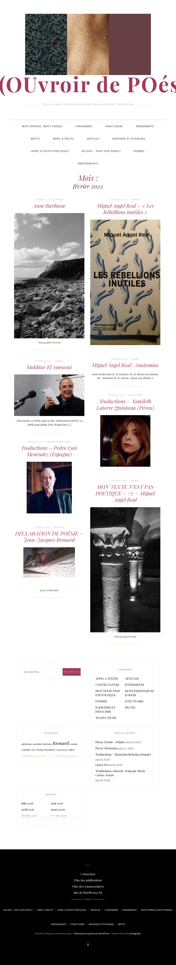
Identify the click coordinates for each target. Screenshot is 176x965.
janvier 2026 (59, 816)
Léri (49, 762)
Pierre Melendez (106, 748)
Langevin (72, 755)
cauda (33, 749)
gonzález (37, 756)
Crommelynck (61, 749)
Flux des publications (88, 880)
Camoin (73, 743)
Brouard (61, 743)
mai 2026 (57, 803)
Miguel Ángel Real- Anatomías (125, 365)
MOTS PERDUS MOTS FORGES (139, 693)
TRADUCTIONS (135, 395)
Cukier (71, 749)
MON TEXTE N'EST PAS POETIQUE (107, 693)
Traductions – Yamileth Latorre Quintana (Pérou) (125, 404)
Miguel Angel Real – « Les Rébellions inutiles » (125, 209)
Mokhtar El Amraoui (49, 367)
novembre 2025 (61, 822)
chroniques (50, 749)
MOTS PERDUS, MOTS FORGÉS (42, 126)
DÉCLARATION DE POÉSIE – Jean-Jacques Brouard (49, 536)
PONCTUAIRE (114, 126)
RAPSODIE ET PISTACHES (128, 138)
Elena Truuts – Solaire (110, 742)
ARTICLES (93, 138)
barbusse (47, 743)
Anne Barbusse (49, 205)
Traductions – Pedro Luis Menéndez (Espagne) (49, 451)
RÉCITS (35, 138)
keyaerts (57, 756)
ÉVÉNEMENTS (145, 126)
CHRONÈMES (84, 126)
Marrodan (60, 762)
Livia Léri (101, 765)
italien (49, 756)
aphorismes (26, 744)
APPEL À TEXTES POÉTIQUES (50, 151)
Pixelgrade (135, 933)
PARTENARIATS (88, 163)
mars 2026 (58, 809)
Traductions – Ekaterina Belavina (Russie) (123, 754)
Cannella (25, 749)
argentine (37, 744)
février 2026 (29, 816)
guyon (44, 756)
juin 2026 (27, 803)
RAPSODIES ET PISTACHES (105, 709)
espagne (27, 755)
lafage (64, 756)
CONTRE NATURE (107, 685)
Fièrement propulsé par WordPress (91, 933)
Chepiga (40, 749)
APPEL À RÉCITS (63, 138)
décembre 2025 (31, 822)
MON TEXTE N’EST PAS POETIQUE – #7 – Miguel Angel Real (125, 493)
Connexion (88, 874)
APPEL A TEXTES (106, 678)
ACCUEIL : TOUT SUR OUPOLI (101, 151)
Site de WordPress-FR (88, 892)
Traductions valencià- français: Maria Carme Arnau (120, 773)
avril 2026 (27, 809)
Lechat (44, 763)
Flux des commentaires (88, 886)
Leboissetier (31, 762)
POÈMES (139, 151)
